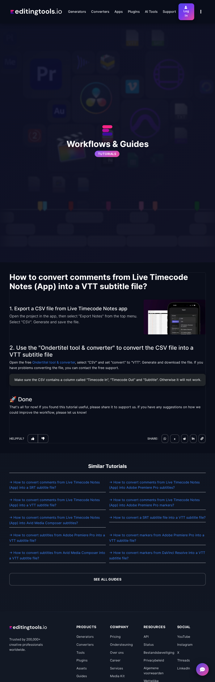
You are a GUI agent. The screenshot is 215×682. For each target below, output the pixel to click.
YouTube (183, 637)
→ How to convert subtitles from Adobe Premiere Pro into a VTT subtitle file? (57, 538)
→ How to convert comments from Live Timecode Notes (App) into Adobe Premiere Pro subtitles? (154, 485)
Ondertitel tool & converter (53, 362)
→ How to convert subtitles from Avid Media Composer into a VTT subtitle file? (57, 555)
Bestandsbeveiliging (159, 653)
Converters (85, 645)
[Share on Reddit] (184, 438)
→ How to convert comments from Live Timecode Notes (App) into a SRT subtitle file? (54, 485)
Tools (80, 653)
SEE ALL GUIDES (107, 579)
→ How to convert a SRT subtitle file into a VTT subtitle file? (157, 517)
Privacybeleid (154, 660)
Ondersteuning (121, 645)
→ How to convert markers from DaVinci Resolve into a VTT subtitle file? (157, 555)
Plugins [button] (134, 11)
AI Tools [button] (151, 11)
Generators (85, 637)
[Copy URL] (202, 438)
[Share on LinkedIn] (193, 438)
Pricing (115, 637)
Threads (183, 660)
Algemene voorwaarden (154, 670)
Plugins (82, 660)
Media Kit (117, 676)
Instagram (185, 645)
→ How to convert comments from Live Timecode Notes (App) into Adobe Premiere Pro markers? (154, 502)
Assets (81, 668)
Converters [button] (100, 11)
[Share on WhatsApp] (164, 438)
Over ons (117, 653)
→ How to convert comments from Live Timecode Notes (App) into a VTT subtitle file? (54, 502)
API (146, 637)
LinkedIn (183, 668)
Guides (81, 676)
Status (149, 645)
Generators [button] (77, 11)
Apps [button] (118, 11)
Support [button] (169, 11)
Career (115, 660)
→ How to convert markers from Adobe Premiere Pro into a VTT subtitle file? (156, 538)
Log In (186, 13)
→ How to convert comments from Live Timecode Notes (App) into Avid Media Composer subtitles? (54, 520)
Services (116, 668)
